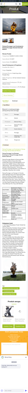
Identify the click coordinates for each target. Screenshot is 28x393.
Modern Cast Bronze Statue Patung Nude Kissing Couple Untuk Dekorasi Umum (20, 320)
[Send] (26, 390)
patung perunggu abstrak (9, 294)
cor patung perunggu (8, 291)
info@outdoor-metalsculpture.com (9, 1)
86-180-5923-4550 (23, 1)
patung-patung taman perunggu (11, 288)
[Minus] (26, 357)
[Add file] (2, 390)
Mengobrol (25, 4)
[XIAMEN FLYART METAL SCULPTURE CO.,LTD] (6, 4)
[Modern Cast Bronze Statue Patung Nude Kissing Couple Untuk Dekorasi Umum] (20, 312)
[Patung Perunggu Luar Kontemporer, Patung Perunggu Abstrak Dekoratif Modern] (14, 26)
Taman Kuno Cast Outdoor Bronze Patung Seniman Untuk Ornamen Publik (7, 320)
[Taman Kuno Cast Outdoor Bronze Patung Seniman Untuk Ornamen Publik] (8, 312)
